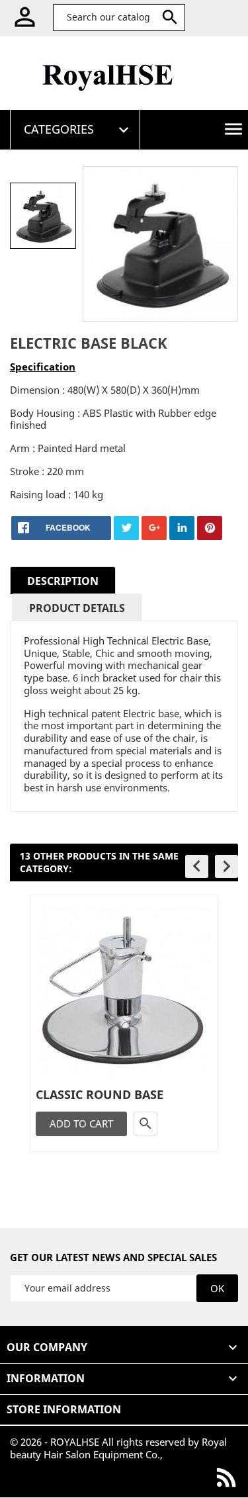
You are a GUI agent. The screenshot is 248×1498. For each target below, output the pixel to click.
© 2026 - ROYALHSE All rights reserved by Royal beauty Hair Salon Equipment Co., (118, 1448)
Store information (64, 1409)
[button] (196, 866)
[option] (43, 216)
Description (63, 581)
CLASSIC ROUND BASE (99, 1094)
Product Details (77, 608)
